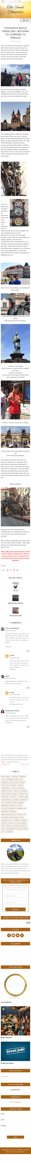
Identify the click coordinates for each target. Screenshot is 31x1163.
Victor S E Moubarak (12, 628)
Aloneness (15, 799)
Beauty (10, 791)
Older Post (24, 764)
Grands (15, 794)
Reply (28, 651)
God (25, 814)
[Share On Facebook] (11, 570)
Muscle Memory (22, 823)
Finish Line (13, 811)
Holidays (20, 785)
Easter (9, 794)
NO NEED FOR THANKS (7, 1063)
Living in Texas (23, 794)
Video (3, 829)
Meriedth (24, 820)
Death (3, 794)
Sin (21, 779)
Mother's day (12, 823)
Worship (25, 829)
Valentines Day (6, 799)
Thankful (13, 796)
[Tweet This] (7, 570)
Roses (3, 826)
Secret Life (10, 826)
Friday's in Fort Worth (8, 814)
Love (3, 779)
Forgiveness (9, 779)
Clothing (4, 808)
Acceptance (9, 802)
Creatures (12, 808)
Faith (8, 785)
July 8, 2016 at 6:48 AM (10, 678)
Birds (15, 802)
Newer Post (6, 764)
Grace (17, 779)
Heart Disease (14, 817)
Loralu (12, 655)
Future (13, 788)
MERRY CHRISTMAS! (6, 1037)
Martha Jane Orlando (12, 711)
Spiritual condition (21, 826)
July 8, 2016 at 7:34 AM (15, 694)
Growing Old (24, 799)
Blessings (24, 791)
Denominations (21, 808)
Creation (15, 776)
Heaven (14, 785)
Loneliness (20, 788)
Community (5, 782)
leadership (9, 831)
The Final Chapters (15, 10)
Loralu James (12, 1150)
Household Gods (7, 820)
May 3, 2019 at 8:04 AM (10, 713)
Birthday (17, 791)
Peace (3, 785)
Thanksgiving (5, 788)
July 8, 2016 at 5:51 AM (10, 630)
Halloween (5, 817)
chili (3, 831)
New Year (4, 791)
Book (17, 782)
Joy (3, 802)
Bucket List (13, 805)
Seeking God (5, 796)
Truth (12, 782)
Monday (4, 823)
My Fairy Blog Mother (18, 1152)
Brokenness (5, 805)
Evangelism (5, 811)
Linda (7, 676)
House (21, 817)
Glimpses (19, 814)
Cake (20, 805)
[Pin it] (17, 570)
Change (23, 782)
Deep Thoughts (6, 776)
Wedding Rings (11, 829)
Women (19, 829)
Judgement (17, 820)
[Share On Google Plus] (14, 570)
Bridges (21, 802)
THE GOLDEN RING (6, 1002)
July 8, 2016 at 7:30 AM (15, 657)
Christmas (22, 776)
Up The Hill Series (23, 796)
